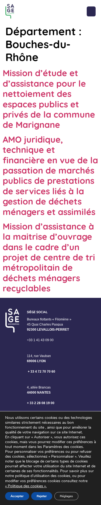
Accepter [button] (17, 496)
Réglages (66, 496)
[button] (91, 11)
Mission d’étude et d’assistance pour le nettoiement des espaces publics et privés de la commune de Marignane (49, 99)
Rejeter (42, 496)
